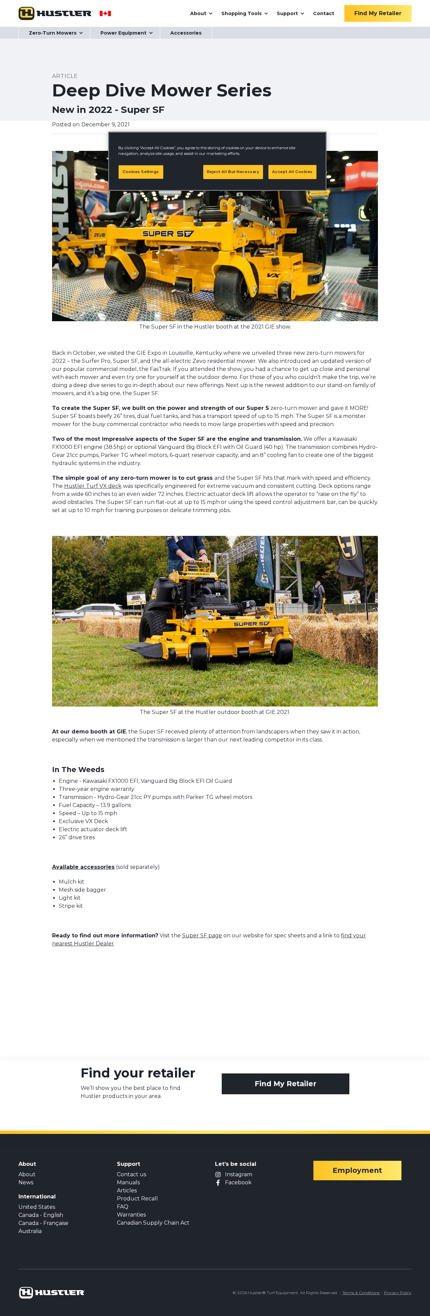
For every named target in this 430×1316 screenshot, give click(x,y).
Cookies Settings (141, 171)
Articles (127, 1190)
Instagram (238, 1174)
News (25, 1182)
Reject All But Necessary (233, 171)
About (27, 1174)
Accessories (186, 33)
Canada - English (40, 1215)
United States (36, 1207)
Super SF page (202, 935)
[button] (200, 13)
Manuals (128, 1182)
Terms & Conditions (361, 1292)
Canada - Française (43, 1223)
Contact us (131, 1174)
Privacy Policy (398, 1292)
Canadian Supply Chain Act (153, 1223)
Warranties (131, 1215)
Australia (30, 1231)
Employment (357, 1170)
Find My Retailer (285, 1083)
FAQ (122, 1206)
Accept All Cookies (292, 171)
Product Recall (137, 1198)
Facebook (238, 1182)
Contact (323, 13)
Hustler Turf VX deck (93, 486)
